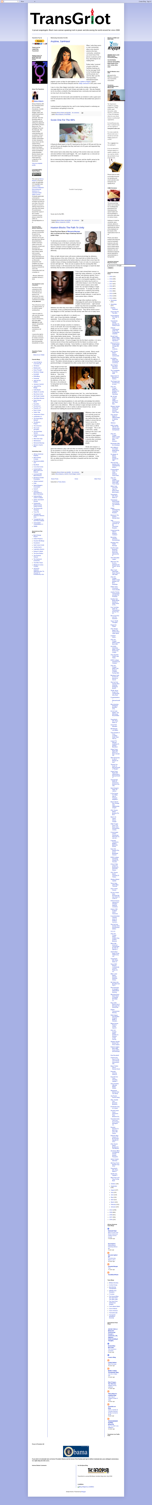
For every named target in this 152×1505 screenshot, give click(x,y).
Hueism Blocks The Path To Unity (67, 227)
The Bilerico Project (37, 423)
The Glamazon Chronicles (38, 559)
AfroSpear (36, 366)
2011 (111, 298)
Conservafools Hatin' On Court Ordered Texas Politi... (115, 472)
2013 (111, 293)
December (114, 300)
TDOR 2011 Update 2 (114, 1174)
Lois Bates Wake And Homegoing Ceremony (115, 360)
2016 (111, 286)
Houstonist (37, 543)
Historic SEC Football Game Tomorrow (114, 911)
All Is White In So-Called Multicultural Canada (115, 450)
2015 (111, 288)
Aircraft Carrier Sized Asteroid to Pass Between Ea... (115, 1113)
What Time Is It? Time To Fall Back (115, 1179)
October (113, 1184)
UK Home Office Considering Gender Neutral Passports (115, 1154)
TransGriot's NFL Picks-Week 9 (114, 1170)
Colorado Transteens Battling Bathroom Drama (114, 843)
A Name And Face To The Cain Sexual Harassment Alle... (115, 1060)
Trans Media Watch (114, 1306)
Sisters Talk (37, 412)
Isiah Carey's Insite (39, 545)
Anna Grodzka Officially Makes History (115, 1086)
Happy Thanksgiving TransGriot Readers (115, 510)
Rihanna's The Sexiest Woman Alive (115, 516)
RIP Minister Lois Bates (114, 729)
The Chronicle (38, 426)
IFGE (35, 483)
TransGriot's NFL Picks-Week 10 (114, 960)
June (112, 1195)
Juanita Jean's (38, 547)
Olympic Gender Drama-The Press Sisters (115, 1043)
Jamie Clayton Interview (115, 1159)
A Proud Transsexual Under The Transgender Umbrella (115, 331)
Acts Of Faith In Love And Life (38, 363)
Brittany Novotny (113, 1283)
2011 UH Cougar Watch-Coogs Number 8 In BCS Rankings (115, 580)
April (112, 1199)
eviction (68, 222)
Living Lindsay (112, 1362)
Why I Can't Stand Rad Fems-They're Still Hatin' (115, 572)
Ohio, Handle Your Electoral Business (114, 1102)
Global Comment (38, 481)
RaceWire (36, 404)
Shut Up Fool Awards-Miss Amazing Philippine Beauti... (115, 685)
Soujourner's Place (39, 414)
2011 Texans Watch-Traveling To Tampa (115, 875)
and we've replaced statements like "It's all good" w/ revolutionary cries (39, 571)
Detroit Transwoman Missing (115, 1011)
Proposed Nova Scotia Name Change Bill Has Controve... (115, 346)
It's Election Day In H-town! (115, 1107)
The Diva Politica (38, 553)
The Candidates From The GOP (115, 372)
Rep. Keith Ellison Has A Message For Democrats (115, 1005)
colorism (66, 474)
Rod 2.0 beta (37, 410)
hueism (78, 474)
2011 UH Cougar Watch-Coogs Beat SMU (115, 642)
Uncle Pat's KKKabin (114, 725)
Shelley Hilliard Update (115, 880)
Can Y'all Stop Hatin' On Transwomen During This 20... (115, 610)
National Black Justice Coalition (38, 497)
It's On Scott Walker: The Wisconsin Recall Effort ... (115, 714)
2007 (111, 1217)
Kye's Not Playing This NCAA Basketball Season (115, 852)
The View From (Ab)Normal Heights (113, 1303)
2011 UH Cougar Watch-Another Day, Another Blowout (115, 937)
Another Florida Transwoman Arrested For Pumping (115, 594)
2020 (111, 276)
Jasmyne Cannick (39, 384)
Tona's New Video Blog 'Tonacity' (114, 885)
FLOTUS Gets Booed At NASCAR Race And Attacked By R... (115, 551)
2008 (111, 1215)
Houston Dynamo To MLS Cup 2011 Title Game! (115, 1130)
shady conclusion (84, 83)
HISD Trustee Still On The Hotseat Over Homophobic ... (115, 428)
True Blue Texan (38, 562)
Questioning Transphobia (112, 1287)
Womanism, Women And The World (115, 1092)
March (113, 1202)
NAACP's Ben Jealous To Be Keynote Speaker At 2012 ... (115, 1138)
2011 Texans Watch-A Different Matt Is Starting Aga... (115, 417)
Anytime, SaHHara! (60, 41)
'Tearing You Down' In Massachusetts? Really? (115, 767)
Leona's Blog (112, 1357)
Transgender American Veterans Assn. (39, 515)
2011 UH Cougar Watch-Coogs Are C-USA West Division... (115, 437)
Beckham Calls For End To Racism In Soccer (115, 678)
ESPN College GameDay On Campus (115, 661)
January (113, 1207)
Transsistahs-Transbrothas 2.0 (38, 523)
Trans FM (36, 512)
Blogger (83, 1491)
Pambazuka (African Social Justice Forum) (38, 505)
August (113, 1190)
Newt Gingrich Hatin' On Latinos (115, 789)
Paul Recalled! (115, 1055)
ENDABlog (37, 376)
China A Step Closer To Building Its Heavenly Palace (114, 867)
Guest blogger (72, 474)
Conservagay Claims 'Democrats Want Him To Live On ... (115, 835)
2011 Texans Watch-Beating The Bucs (115, 812)
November (114, 304)
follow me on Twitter (38, 355)
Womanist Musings (74, 231)
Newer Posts (54, 479)
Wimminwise (37, 441)
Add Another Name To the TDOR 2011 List (115, 954)
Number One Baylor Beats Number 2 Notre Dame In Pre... (115, 602)
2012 (111, 296)
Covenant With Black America (38, 474)
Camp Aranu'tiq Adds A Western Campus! (115, 533)
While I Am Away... (112, 1364)
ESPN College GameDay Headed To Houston (115, 859)
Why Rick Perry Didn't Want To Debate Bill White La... (115, 997)
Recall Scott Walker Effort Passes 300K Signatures (115, 338)
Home (76, 479)
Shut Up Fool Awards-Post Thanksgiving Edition (115, 465)
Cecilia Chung (113, 1285)
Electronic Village (38, 372)
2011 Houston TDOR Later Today (115, 656)
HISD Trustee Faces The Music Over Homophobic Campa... (115, 827)
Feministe (36, 378)
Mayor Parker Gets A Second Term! (115, 1067)
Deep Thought (38, 370)
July (112, 1192)
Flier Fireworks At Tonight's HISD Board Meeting (115, 990)
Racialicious (37, 406)
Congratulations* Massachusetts (115, 700)
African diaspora (59, 114)
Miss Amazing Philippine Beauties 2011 (114, 707)
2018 (111, 281)
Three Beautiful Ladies (115, 558)
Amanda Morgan (113, 1266)
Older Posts (97, 479)
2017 (111, 284)
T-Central (111, 1294)
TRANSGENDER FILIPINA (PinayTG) (113, 1422)
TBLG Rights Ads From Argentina (114, 366)
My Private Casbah (39, 396)
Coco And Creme (38, 467)
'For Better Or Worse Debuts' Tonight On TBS (114, 457)
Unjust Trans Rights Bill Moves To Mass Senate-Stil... (115, 752)
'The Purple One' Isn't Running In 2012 (115, 383)
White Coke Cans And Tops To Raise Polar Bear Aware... (115, 489)
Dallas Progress (38, 538)
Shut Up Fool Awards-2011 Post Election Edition (115, 927)
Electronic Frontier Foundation (39, 478)
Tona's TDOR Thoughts (114, 621)
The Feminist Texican (37, 556)
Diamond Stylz (112, 1231)
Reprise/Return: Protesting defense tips (112, 1247)
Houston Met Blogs (39, 541)
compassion (62, 222)
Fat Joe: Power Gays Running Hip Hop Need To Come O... (115, 895)
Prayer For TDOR (114, 625)
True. (109, 1268)
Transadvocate (113, 1312)
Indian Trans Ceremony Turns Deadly (115, 588)
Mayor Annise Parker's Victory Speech (114, 1026)
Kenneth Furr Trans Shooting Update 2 (114, 1079)
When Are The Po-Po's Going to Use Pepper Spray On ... (115, 564)
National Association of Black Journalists (38, 492)
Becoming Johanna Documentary (115, 539)
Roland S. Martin (38, 551)
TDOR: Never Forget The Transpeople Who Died (115, 693)
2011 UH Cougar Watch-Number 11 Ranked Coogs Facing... (114, 1035)
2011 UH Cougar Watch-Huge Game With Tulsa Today (115, 481)
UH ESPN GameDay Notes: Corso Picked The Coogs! (115, 649)
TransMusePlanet (113, 1274)
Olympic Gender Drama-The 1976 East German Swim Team (115, 409)
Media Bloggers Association (38, 486)
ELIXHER (36, 374)
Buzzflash (36, 465)
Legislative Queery (39, 549)
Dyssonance (111, 1244)
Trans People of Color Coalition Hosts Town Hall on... (115, 735)
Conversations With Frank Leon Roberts (38, 470)
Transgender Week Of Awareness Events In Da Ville (115, 783)
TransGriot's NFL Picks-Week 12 (114, 496)
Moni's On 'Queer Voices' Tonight (113, 819)
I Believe (113, 423)
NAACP (36, 489)
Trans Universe (113, 1310)
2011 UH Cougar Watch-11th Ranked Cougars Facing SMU (115, 669)
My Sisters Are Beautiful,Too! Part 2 (115, 984)
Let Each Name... (114, 636)
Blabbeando (37, 368)
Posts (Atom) (61, 482)
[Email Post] (82, 112)
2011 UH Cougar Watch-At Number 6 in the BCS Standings (115, 390)
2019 (111, 279)
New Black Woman (39, 398)
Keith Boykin (37, 390)
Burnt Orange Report (37, 535)
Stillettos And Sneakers (112, 1291)
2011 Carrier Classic (114, 889)
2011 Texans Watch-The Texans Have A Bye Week (115, 631)
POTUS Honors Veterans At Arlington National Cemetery (115, 904)
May (112, 1197)
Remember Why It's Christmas (115, 444)
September (114, 1186)
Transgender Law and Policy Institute (39, 520)
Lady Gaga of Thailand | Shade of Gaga (113, 1398)
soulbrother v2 (38, 416)
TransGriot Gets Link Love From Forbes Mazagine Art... (115, 1122)
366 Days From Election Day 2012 (115, 1164)
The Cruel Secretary (36, 428)
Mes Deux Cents (38, 394)
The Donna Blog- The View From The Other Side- (114, 1298)
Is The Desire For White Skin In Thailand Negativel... (114, 796)
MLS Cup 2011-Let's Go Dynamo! (115, 617)
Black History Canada (37, 458)
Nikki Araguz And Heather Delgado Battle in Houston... (115, 1018)
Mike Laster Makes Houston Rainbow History (114, 977)
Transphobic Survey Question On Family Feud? (115, 323)
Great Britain (67, 114)
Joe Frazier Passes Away (115, 1096)
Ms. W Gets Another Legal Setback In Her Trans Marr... (114, 400)
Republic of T (37, 408)
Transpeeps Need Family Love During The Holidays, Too (115, 503)
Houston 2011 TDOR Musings (114, 544)
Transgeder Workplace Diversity (112, 1316)
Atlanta (57, 222)
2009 (111, 1212)
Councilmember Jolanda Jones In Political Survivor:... (115, 919)
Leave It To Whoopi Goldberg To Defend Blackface (115, 744)
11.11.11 (113, 931)
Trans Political (113, 1308)
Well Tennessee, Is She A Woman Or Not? (115, 760)
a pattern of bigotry (85, 81)
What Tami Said (38, 438)
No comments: (76, 112)
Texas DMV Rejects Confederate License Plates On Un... (115, 967)
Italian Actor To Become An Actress (115, 377)
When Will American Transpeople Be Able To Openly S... (115, 946)
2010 (111, 1210)
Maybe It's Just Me (39, 392)
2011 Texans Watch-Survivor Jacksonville (115, 354)
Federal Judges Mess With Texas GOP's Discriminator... (115, 1050)
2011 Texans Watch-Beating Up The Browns (115, 1146)
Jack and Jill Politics (37, 381)
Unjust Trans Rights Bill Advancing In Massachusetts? (115, 774)
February (113, 1204)
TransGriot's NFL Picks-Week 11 (114, 721)
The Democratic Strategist (38, 509)
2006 (111, 1219)
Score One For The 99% (63, 120)
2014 (111, 291)
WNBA (35, 526)
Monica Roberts (38, 101)
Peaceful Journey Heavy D (114, 1073)
